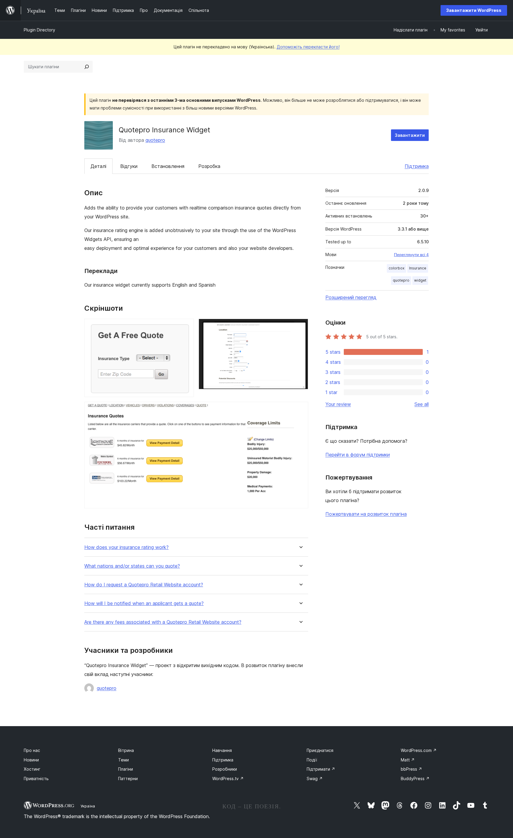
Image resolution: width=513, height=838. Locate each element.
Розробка (209, 166)
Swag (315, 778)
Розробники (224, 769)
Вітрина (126, 750)
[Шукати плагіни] (87, 67)
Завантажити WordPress (473, 10)
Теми (123, 759)
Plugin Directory (39, 29)
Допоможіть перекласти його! (308, 46)
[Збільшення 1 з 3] (186, 327)
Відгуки (128, 166)
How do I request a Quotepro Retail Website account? (143, 585)
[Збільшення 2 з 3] (300, 327)
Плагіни (125, 769)
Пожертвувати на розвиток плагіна (366, 514)
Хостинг (32, 769)
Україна (87, 806)
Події (312, 759)
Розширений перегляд (350, 297)
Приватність (36, 778)
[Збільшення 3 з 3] (300, 410)
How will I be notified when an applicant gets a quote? (144, 603)
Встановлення (167, 166)
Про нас (32, 750)
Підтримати (321, 769)
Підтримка (417, 166)
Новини (31, 759)
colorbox (396, 268)
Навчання (222, 750)
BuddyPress (415, 778)
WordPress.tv (228, 778)
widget (420, 280)
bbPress (411, 769)
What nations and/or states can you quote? (132, 566)
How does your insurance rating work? (126, 547)
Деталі (98, 166)
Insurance (417, 268)
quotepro (155, 140)
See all (421, 404)
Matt (408, 759)
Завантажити (410, 135)
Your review (338, 404)
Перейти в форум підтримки (357, 455)
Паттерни (128, 778)
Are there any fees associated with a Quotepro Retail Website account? (162, 622)
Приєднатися (320, 750)
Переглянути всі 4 (411, 254)
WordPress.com (419, 750)
